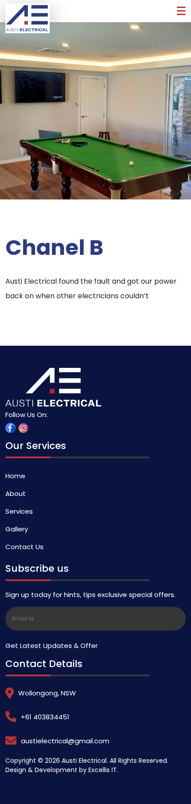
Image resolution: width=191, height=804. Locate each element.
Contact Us (24, 546)
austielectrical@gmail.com (65, 740)
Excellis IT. (103, 769)
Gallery (16, 529)
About (15, 493)
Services (19, 511)
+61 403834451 (45, 717)
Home (15, 475)
